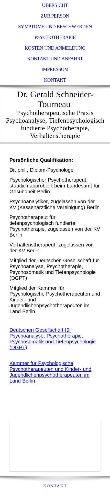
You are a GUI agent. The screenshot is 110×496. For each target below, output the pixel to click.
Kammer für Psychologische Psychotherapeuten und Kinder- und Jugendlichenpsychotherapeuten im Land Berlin (50, 372)
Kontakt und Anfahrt (55, 58)
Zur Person (55, 16)
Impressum (54, 69)
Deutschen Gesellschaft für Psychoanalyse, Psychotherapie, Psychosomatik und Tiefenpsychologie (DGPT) (52, 338)
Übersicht (55, 5)
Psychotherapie (55, 37)
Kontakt (55, 80)
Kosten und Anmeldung (55, 48)
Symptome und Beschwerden (55, 26)
